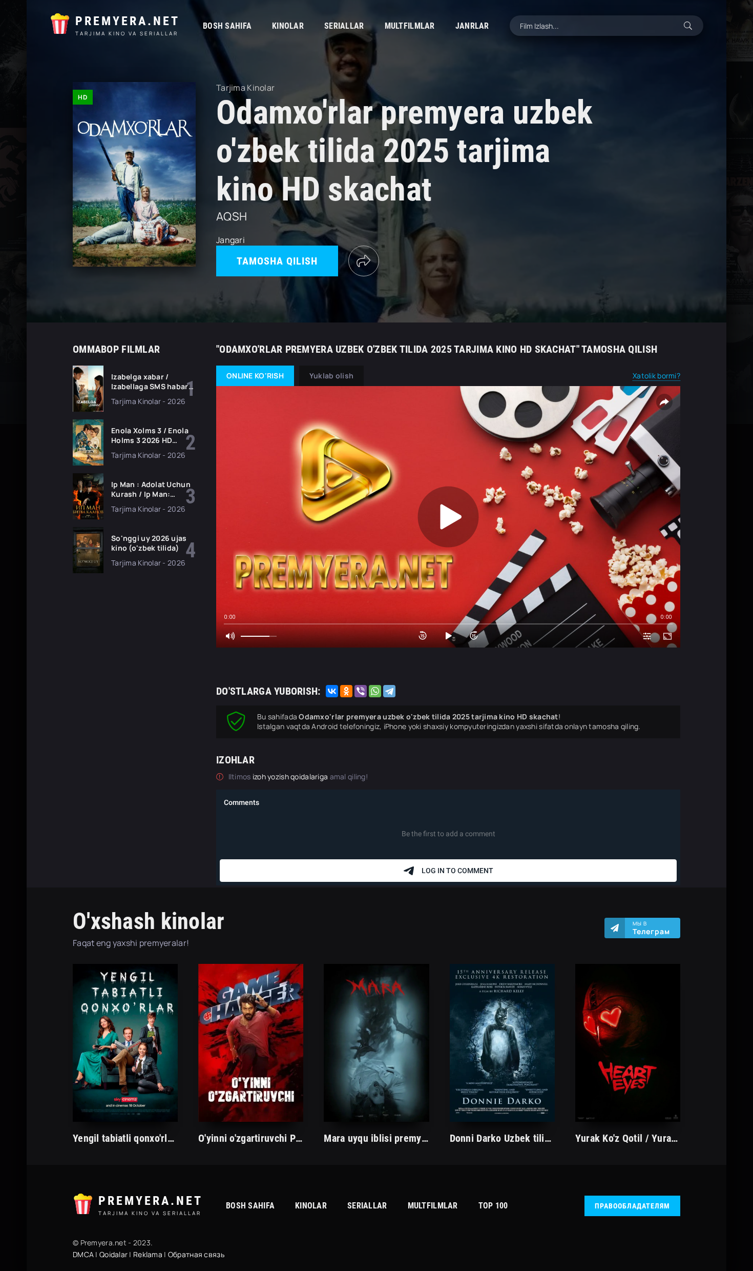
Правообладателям (632, 1206)
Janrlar (472, 26)
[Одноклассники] (346, 691)
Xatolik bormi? (656, 375)
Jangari (230, 240)
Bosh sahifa (227, 26)
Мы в (651, 928)
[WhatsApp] (375, 691)
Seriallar (344, 26)
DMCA (83, 1254)
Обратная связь (196, 1254)
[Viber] (360, 691)
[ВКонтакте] (332, 691)
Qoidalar (113, 1254)
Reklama (147, 1254)
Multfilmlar (410, 26)
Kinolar (288, 26)
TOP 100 (493, 1206)
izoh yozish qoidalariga (291, 776)
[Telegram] (389, 691)
